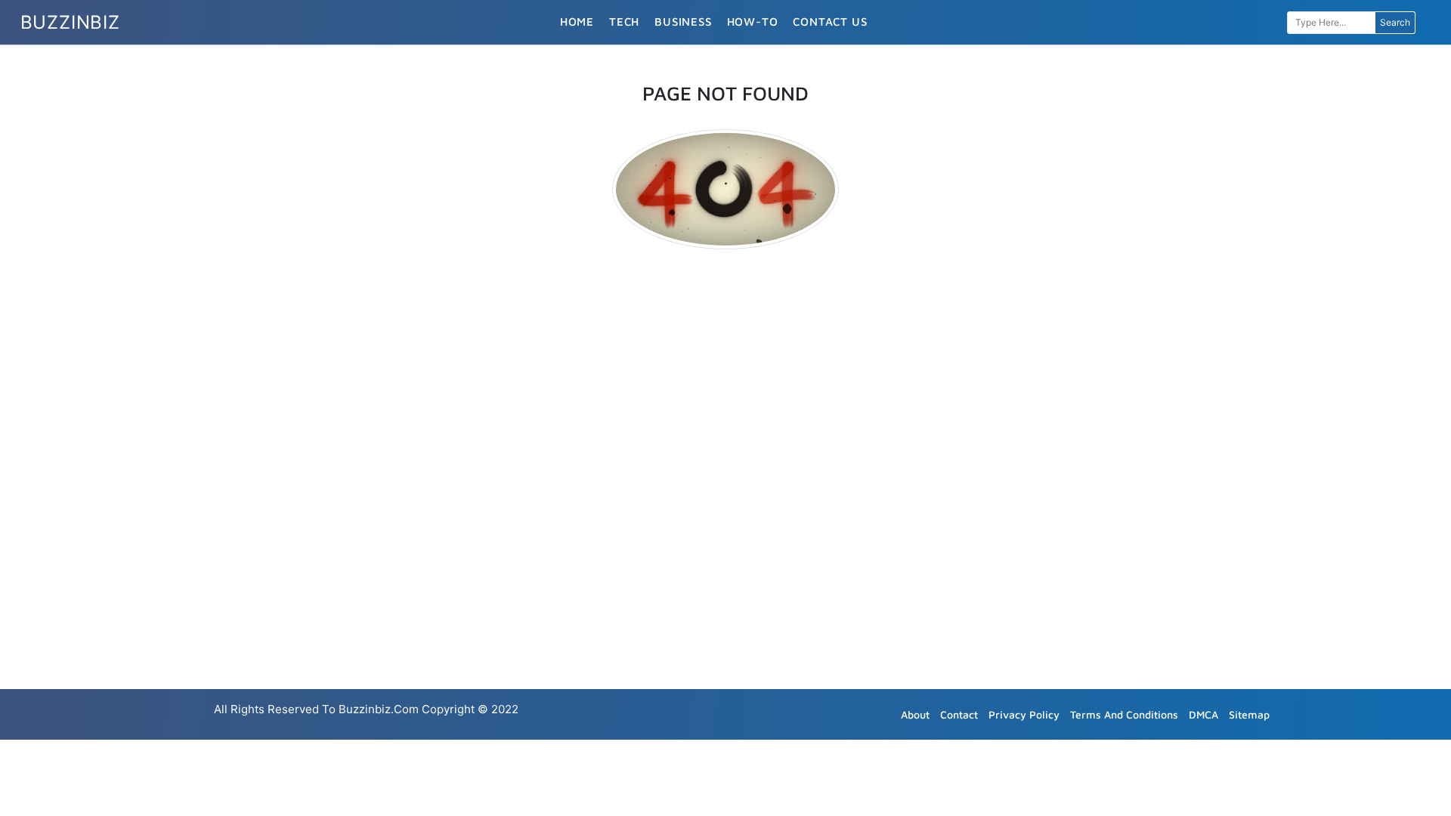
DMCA (1203, 714)
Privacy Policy (1024, 714)
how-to (752, 21)
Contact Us (830, 21)
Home (577, 21)
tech (624, 21)
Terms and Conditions (1124, 714)
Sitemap (1249, 714)
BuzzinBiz (70, 22)
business (682, 21)
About (915, 714)
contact (959, 714)
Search (1395, 22)
